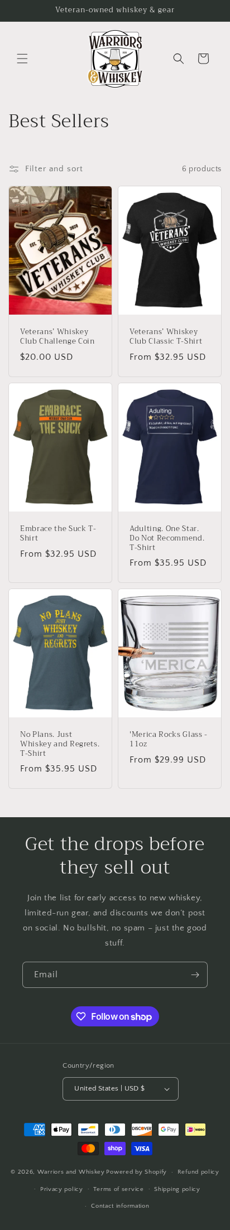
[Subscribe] (195, 975)
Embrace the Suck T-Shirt (58, 533)
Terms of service (118, 1189)
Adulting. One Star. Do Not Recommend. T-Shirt (167, 538)
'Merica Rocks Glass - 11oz (169, 739)
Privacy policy (61, 1189)
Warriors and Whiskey (71, 1172)
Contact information (120, 1206)
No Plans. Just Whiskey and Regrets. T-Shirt (59, 744)
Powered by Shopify (136, 1172)
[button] (22, 58)
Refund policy (198, 1172)
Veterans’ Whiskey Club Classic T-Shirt (166, 336)
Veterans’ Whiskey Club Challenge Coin (57, 336)
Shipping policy (177, 1189)
